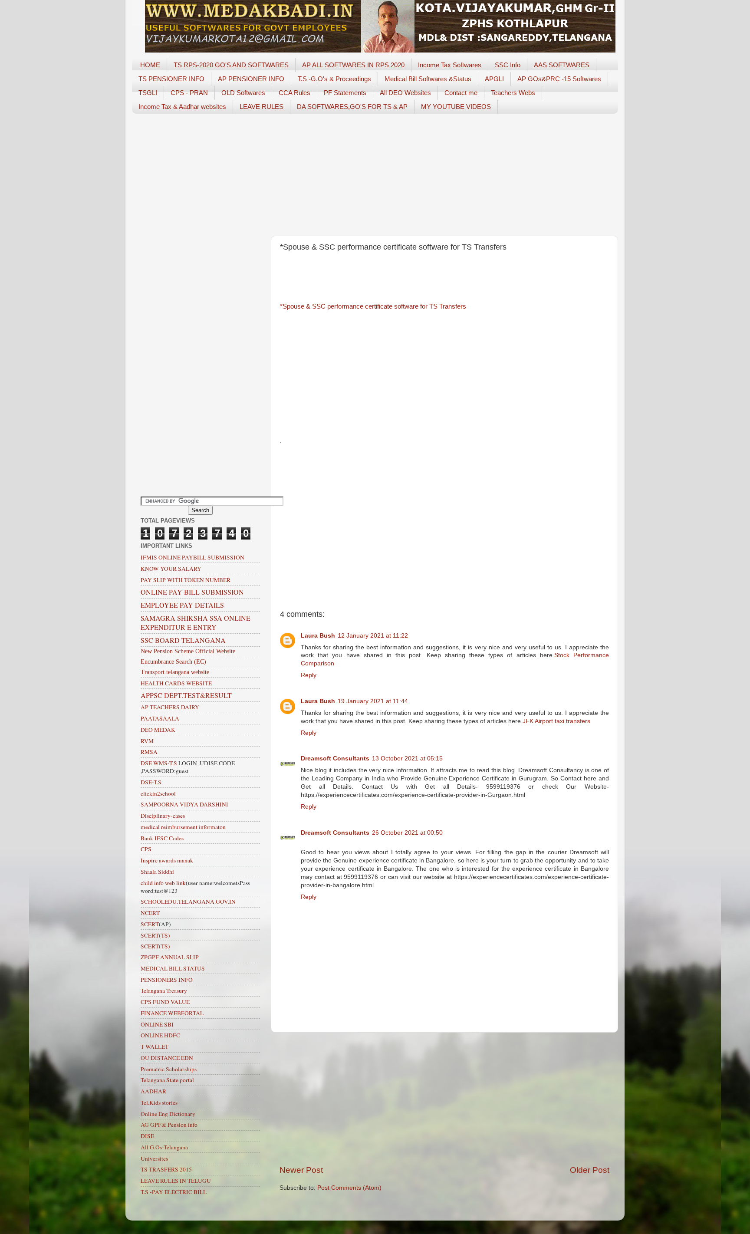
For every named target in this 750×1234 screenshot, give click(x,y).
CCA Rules (294, 92)
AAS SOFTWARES (561, 65)
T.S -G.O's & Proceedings (334, 78)
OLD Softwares (243, 92)
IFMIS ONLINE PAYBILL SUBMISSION (192, 557)
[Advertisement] (375, 175)
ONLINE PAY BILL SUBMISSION (192, 591)
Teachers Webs (513, 92)
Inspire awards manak (167, 860)
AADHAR (153, 1091)
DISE (147, 1136)
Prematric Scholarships (169, 1069)
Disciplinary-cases (163, 815)
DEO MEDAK (158, 730)
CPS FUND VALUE (165, 1002)
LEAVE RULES (261, 106)
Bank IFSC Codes (162, 838)
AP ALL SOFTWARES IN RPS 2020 (353, 65)
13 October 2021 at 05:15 (407, 758)
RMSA (149, 752)
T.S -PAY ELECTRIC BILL (174, 1192)
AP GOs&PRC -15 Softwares (559, 78)
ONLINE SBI (157, 1024)
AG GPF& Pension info (169, 1125)
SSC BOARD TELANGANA (183, 640)
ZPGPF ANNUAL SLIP (170, 957)
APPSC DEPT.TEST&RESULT (186, 695)
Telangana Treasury (164, 990)
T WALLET (154, 1046)
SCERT (150, 924)
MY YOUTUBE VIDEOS (456, 106)
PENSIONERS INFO (167, 980)
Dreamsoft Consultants (335, 758)
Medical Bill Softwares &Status (428, 78)
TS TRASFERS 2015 (166, 1169)
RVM (147, 741)
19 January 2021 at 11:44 (373, 701)
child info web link (163, 883)
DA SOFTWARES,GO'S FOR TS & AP (352, 106)
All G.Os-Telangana (164, 1147)
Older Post (589, 1170)
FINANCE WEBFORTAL (172, 1013)
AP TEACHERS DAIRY (170, 707)
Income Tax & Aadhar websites (182, 106)
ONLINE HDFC (160, 1035)
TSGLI (147, 92)
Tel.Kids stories (159, 1102)
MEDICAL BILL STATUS (173, 968)
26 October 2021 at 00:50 (407, 832)
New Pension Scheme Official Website (188, 651)
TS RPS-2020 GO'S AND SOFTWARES (231, 65)
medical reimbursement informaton (183, 827)
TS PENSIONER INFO (171, 78)
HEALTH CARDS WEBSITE (176, 683)
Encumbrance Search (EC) (173, 661)
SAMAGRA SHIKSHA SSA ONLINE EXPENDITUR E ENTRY (195, 622)
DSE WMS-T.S (159, 763)
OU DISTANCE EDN (167, 1058)
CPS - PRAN (189, 92)
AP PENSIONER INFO (251, 78)
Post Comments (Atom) (349, 1188)
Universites (154, 1158)
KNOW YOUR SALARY (171, 569)
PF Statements (345, 92)
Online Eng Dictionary (168, 1114)
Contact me (460, 92)
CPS (146, 849)
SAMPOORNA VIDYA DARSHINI (184, 804)
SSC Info (507, 65)
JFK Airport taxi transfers (556, 721)
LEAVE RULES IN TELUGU (176, 1181)
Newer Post (301, 1170)
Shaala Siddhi (157, 871)
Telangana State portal (167, 1080)
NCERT (150, 913)
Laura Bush (318, 635)
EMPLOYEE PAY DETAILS (182, 604)
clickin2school (158, 793)
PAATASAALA (160, 718)
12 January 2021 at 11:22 (373, 635)
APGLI (494, 78)
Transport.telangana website (175, 672)
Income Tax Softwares (449, 65)
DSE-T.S (151, 782)
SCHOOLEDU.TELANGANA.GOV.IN (188, 901)
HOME (150, 65)
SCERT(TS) (155, 935)
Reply (308, 675)
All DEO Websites (405, 92)
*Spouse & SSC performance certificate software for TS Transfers (373, 306)
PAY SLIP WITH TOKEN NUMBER (185, 580)
